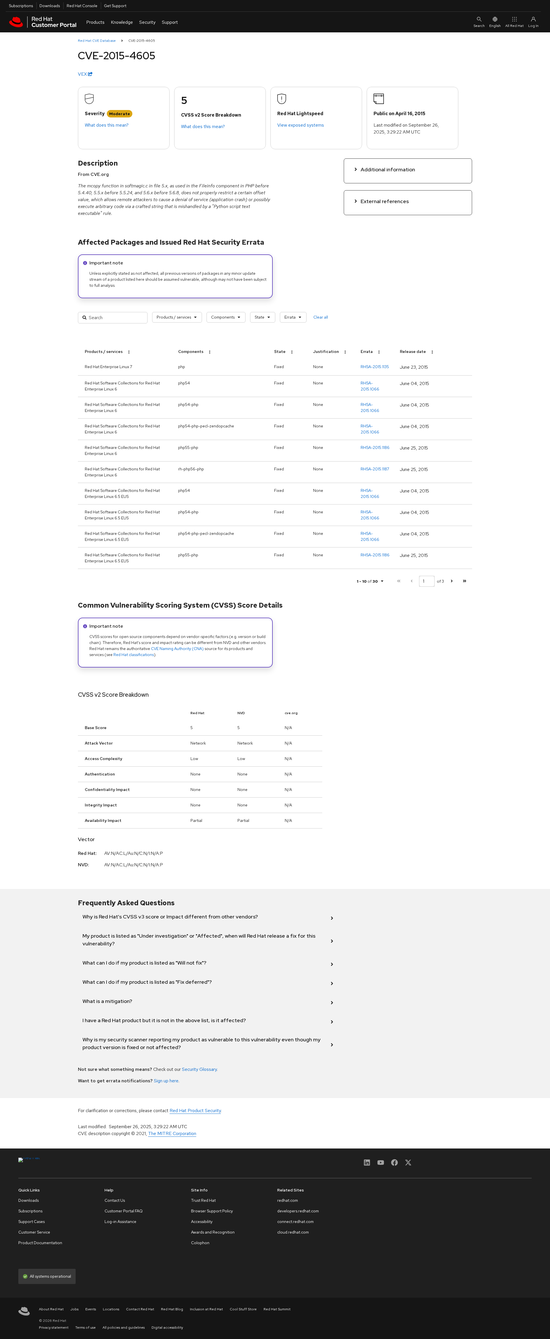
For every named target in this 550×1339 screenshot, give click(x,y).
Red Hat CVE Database (97, 40)
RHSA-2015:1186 (375, 447)
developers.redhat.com (298, 1211)
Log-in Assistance (120, 1221)
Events (90, 1309)
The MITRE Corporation (172, 1133)
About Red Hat (51, 1309)
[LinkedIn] (367, 1164)
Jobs (74, 1309)
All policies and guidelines (124, 1327)
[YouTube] (380, 1164)
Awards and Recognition (213, 1232)
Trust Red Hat (203, 1200)
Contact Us (115, 1200)
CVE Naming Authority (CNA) (177, 648)
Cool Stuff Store (243, 1309)
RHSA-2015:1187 (375, 469)
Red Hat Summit (277, 1309)
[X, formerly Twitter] (408, 1164)
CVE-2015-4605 (141, 40)
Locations (111, 1309)
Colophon (200, 1242)
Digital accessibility (167, 1327)
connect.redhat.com (295, 1221)
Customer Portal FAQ (124, 1211)
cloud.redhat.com (293, 1232)
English (495, 25)
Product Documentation (40, 1242)
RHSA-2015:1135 (375, 366)
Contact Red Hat (140, 1309)
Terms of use (85, 1327)
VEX (83, 74)
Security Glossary (199, 1069)
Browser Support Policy (212, 1211)
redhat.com (287, 1200)
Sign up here (166, 1081)
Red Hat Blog (172, 1309)
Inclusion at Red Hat (206, 1309)
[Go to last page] (464, 581)
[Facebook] (394, 1164)
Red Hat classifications (133, 654)
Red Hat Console (82, 5)
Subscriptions (21, 5)
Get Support (115, 5)
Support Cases (31, 1221)
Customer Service (34, 1232)
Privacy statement (53, 1327)
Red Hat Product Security (195, 1111)
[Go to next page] (451, 581)
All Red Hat (514, 25)
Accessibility (202, 1221)
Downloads (50, 5)
